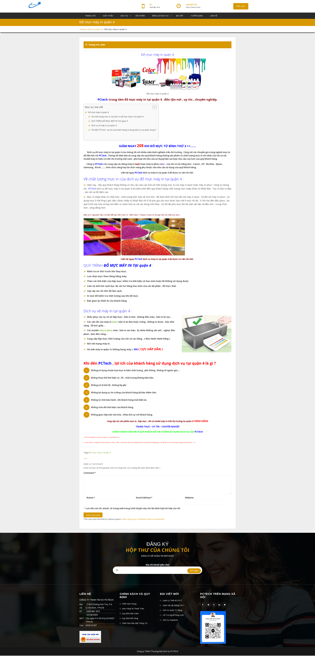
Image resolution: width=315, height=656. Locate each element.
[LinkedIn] (219, 604)
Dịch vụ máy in (95, 29)
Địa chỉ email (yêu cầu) (157, 564)
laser (114, 321)
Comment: (90, 472)
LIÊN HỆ (213, 15)
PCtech (103, 99)
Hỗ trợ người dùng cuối (173, 615)
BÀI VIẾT (179, 15)
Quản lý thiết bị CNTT (172, 600)
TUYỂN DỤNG (197, 15)
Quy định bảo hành (130, 613)
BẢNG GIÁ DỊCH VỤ (160, 15)
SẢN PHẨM (140, 15)
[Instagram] (213, 604)
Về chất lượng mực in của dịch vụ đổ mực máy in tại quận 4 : (117, 116)
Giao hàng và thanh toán (133, 608)
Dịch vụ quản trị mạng (172, 610)
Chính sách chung (129, 603)
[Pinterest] (208, 604)
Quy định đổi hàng (130, 618)
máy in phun (105, 330)
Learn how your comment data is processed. (143, 519)
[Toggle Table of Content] (153, 107)
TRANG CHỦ (90, 15)
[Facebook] (202, 604)
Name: (91, 497)
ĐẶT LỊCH (240, 6)
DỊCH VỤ (124, 15)
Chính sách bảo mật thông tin (134, 623)
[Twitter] (224, 604)
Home (83, 29)
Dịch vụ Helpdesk (170, 620)
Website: (189, 497)
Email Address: (144, 497)
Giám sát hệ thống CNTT (174, 605)
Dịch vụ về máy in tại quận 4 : (104, 125)
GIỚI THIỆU (108, 15)
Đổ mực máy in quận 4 (98, 112)
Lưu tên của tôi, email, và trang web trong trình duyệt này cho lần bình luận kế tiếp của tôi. (133, 508)
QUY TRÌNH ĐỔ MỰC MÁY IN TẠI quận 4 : (110, 121)
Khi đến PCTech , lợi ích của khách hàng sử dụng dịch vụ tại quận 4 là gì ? (123, 130)
